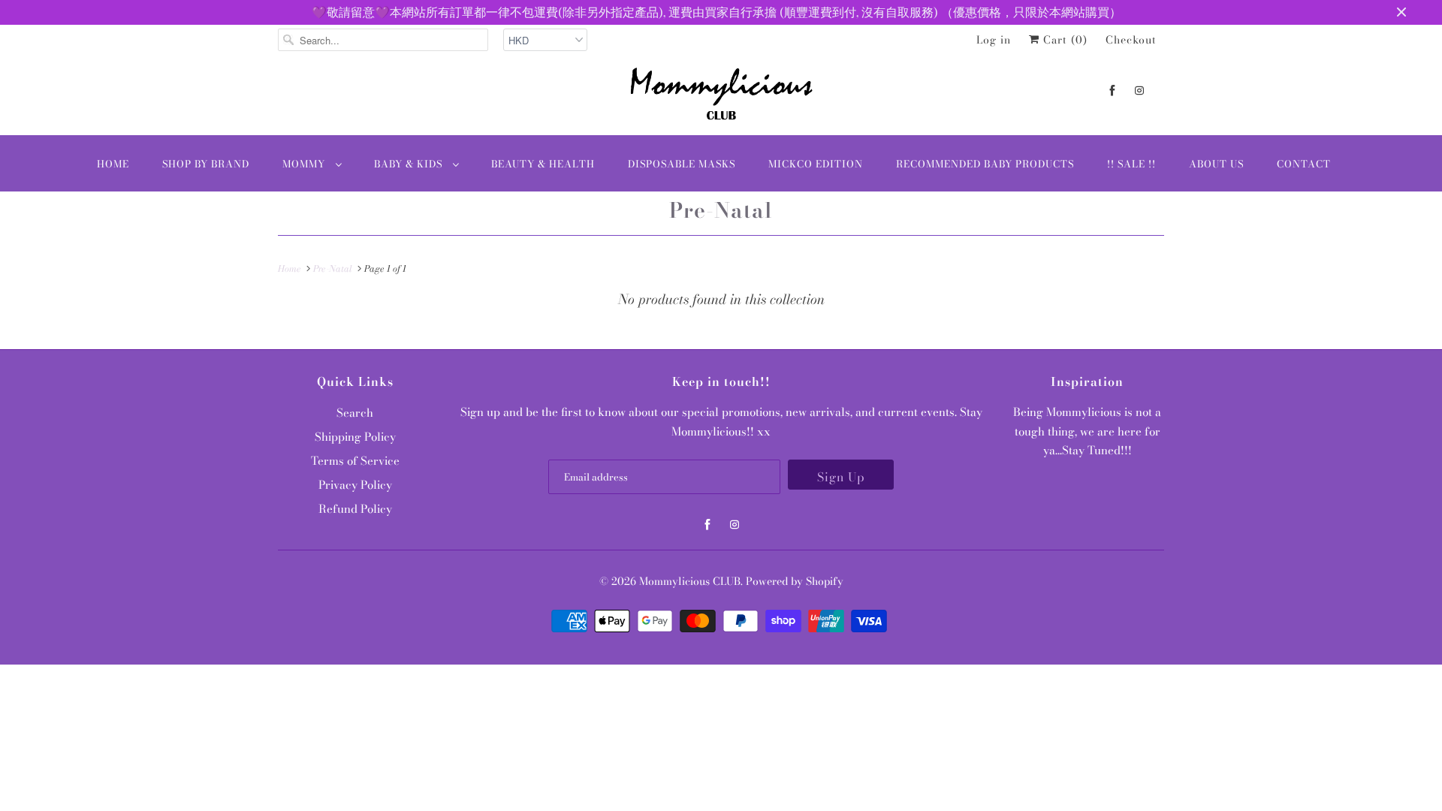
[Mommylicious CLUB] (721, 97)
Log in (993, 40)
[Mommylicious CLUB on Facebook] (1112, 90)
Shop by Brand (205, 163)
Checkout (1131, 40)
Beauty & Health (543, 163)
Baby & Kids (409, 163)
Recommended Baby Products (985, 163)
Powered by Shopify (794, 581)
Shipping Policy (355, 436)
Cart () (1063, 40)
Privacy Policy (355, 484)
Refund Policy (355, 508)
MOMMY (305, 163)
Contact (1304, 163)
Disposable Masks (681, 163)
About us (1216, 163)
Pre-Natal (721, 210)
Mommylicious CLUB (690, 581)
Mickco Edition (815, 163)
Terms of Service (355, 460)
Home (113, 163)
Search (354, 412)
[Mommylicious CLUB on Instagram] (1139, 90)
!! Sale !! (1131, 163)
